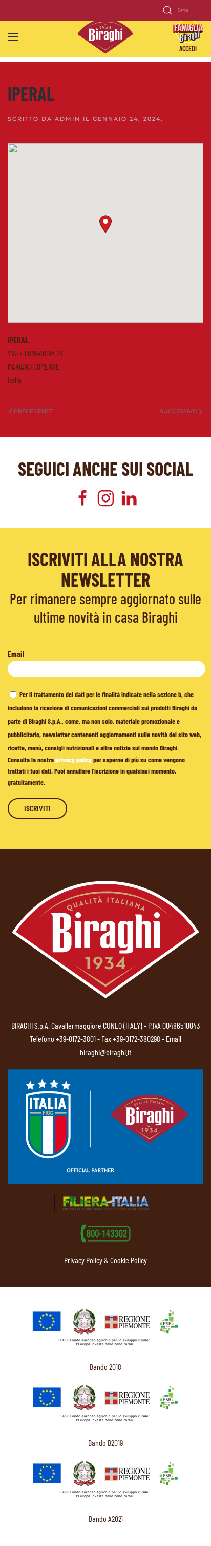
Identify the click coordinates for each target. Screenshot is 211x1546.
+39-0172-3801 (76, 1038)
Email (16, 654)
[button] (13, 36)
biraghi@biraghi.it (105, 1052)
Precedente (33, 411)
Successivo (178, 411)
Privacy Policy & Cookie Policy (105, 1260)
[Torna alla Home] (105, 36)
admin (67, 118)
